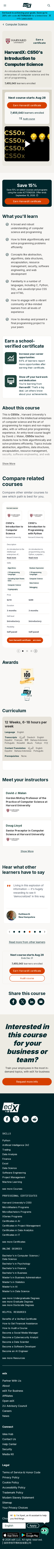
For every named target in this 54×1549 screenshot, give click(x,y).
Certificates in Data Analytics (17, 1230)
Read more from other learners (27, 942)
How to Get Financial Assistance (20, 1323)
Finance (6, 1158)
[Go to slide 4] (30, 932)
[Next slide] (44, 931)
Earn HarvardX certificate (27, 105)
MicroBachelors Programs (16, 1211)
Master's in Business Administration (21, 1277)
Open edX (8, 1400)
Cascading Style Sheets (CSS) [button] (16, 580)
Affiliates (7, 1395)
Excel (5, 1163)
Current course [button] (12, 508)
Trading (6, 1149)
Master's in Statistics (13, 1282)
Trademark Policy (12, 1492)
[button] (6, 1119)
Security (7, 1449)
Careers (7, 1410)
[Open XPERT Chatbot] (44, 1529)
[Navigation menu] (4, 5)
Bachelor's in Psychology (16, 1263)
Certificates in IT (11, 1234)
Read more (11, 558)
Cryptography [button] (13, 589)
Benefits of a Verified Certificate (19, 1318)
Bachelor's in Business (14, 1272)
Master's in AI (10, 1286)
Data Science (9, 1168)
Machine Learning (12, 1181)
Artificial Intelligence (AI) (15, 1145)
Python (6, 1140)
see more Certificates (13, 1241)
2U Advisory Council (14, 1405)
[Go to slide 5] (35, 932)
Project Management (13, 1177)
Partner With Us (11, 1380)
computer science (16, 24)
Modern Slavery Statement (18, 1497)
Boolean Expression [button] (37, 568)
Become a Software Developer (19, 1346)
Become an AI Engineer (15, 1351)
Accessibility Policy (13, 1487)
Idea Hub (7, 1434)
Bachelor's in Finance (14, 1268)
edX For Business (12, 1390)
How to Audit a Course (14, 1328)
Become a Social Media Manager (20, 1332)
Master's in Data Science (16, 1291)
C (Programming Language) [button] (14, 573)
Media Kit (8, 1454)
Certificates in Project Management (21, 1225)
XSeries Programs (12, 1216)
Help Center (9, 1444)
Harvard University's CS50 (17, 1202)
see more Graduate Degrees (17, 1301)
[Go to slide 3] (31, 651)
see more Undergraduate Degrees (21, 1298)
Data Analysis (9, 1154)
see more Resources (13, 1358)
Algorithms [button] (12, 568)
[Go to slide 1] (22, 651)
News (5, 1415)
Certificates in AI (11, 1221)
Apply (33, 1525)
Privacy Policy (10, 1477)
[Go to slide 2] (27, 651)
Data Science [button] (34, 583)
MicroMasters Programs (15, 1207)
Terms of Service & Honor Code (21, 1472)
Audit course (29, 119)
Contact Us (9, 1439)
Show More (8, 463)
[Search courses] (49, 5)
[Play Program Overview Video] (27, 144)
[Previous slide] (9, 931)
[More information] (37, 195)
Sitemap (7, 1502)
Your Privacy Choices (15, 1507)
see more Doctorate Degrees (18, 1305)
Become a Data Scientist (15, 1341)
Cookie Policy (10, 1482)
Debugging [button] (33, 587)
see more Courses (12, 1188)
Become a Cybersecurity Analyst (20, 1337)
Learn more (27, 18)
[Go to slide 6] (40, 932)
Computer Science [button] (14, 585)
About (6, 1385)
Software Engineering (14, 1172)
